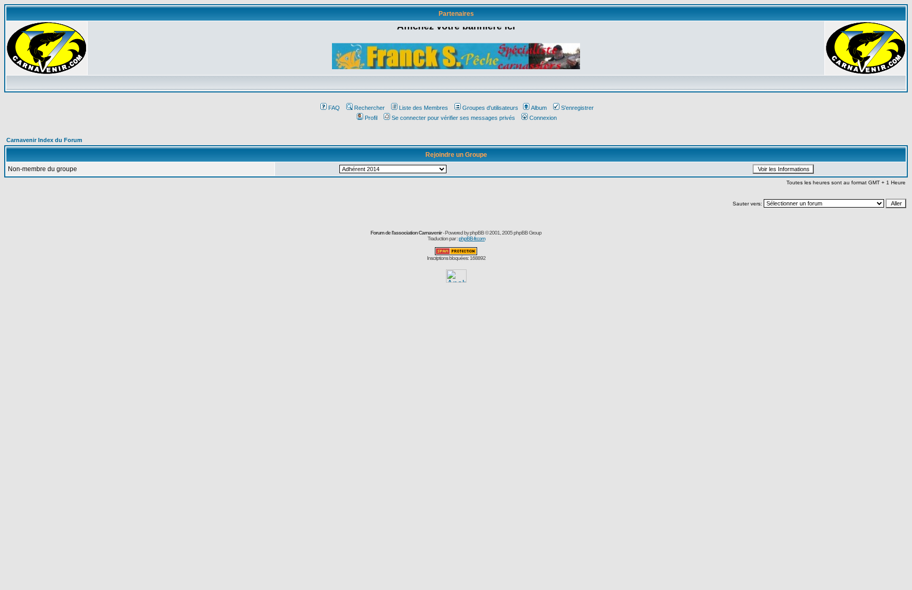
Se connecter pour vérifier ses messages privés (453, 118)
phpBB (477, 233)
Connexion (543, 118)
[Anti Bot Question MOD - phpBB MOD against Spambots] (456, 253)
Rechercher (369, 108)
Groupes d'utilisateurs (490, 108)
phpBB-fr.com (472, 238)
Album (539, 108)
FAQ (334, 108)
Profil (371, 118)
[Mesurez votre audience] (456, 279)
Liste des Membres (423, 108)
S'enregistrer (577, 108)
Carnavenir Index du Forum (44, 140)
